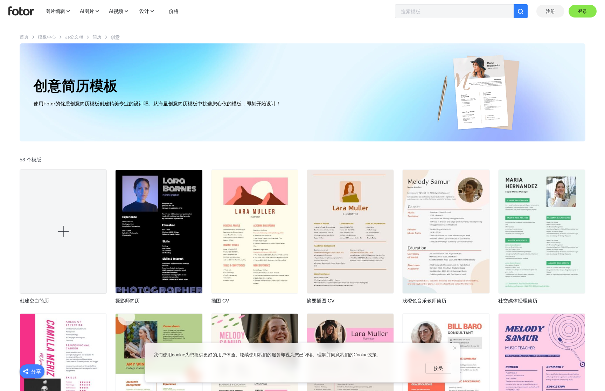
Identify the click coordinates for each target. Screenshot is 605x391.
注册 (550, 11)
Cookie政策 (365, 354)
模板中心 (47, 37)
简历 (97, 37)
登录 (582, 11)
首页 (24, 37)
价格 (174, 11)
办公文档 (74, 37)
